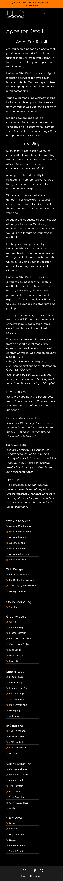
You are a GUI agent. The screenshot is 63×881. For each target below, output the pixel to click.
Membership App (18, 704)
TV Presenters (16, 785)
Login (12, 823)
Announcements (17, 845)
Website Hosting (17, 537)
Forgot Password (17, 834)
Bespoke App (15, 682)
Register (13, 828)
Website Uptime (17, 548)
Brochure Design (17, 632)
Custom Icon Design (19, 644)
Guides (12, 840)
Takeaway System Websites (23, 585)
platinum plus (15, 295)
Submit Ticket (16, 851)
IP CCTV (13, 753)
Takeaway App (16, 699)
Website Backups (18, 542)
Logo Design (15, 649)
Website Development (20, 531)
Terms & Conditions (31, 876)
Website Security (17, 559)
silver (20, 290)
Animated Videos (17, 780)
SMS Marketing (17, 607)
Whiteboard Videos (19, 774)
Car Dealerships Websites (22, 580)
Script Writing (16, 791)
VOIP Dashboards (18, 747)
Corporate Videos (18, 769)
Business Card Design (20, 638)
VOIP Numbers (16, 736)
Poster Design (16, 661)
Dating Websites (17, 591)
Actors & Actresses (18, 802)
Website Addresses (19, 554)
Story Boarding (16, 797)
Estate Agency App (18, 688)
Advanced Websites (19, 574)
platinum (37, 290)
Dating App (15, 710)
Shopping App (16, 693)
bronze (10, 290)
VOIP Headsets (16, 742)
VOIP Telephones (17, 730)
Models (13, 808)
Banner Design (16, 627)
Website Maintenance (20, 526)
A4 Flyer (13, 621)
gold (27, 290)
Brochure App (16, 676)
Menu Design (16, 655)
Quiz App (14, 716)
